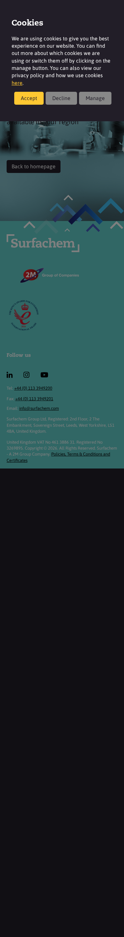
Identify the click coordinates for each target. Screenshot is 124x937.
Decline (61, 98)
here (17, 83)
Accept (29, 98)
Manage (95, 98)
